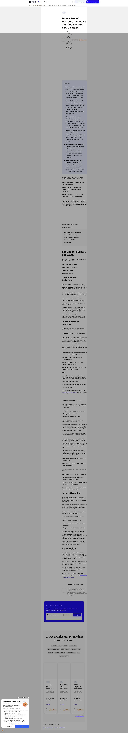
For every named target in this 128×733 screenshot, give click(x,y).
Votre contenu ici (80, 2)
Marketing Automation (53, 649)
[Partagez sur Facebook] (73, 40)
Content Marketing (56, 645)
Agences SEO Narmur (51, 21)
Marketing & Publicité (37, 5)
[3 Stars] (52, 51)
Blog (30, 5)
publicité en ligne (69, 577)
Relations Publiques (60, 652)
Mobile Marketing (75, 649)
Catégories (47, 1)
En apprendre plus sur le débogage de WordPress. (54, 727)
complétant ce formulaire (69, 392)
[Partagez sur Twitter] (75, 40)
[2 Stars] (50, 51)
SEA (78, 652)
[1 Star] (49, 51)
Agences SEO (49, 14)
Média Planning (65, 649)
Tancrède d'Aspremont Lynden (69, 35)
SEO (44, 5)
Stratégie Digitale (64, 656)
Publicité (50, 652)
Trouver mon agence (92, 2)
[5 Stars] (54, 51)
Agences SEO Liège (51, 19)
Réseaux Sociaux (71, 652)
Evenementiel (73, 645)
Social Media (83, 575)
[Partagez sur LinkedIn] (77, 40)
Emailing (65, 645)
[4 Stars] (53, 51)
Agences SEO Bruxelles (51, 16)
